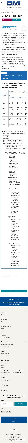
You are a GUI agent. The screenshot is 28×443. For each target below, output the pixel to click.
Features (18, 73)
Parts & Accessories (17, 75)
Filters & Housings (5, 317)
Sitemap (17, 437)
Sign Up (20, 404)
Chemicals (3, 335)
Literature (5, 78)
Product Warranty (5, 353)
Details (4, 73)
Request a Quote (6, 19)
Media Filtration (4, 319)
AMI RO (2, 367)
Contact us (4, 302)
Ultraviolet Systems (5, 337)
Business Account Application (7, 344)
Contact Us (14, 421)
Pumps (2, 321)
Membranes (3, 314)
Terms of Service (9, 434)
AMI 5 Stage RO (4, 362)
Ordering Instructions (6, 346)
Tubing (2, 330)
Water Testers (4, 333)
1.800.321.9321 (18, 7)
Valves (2, 328)
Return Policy (4, 351)
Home (2, 12)
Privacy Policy (18, 434)
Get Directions (14, 418)
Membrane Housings (6, 326)
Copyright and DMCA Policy (18, 436)
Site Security (11, 437)
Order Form (3, 349)
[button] (24, 29)
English (13, 429)
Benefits (11, 73)
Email (2, 400)
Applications (5, 75)
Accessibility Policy (6, 436)
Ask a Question (16, 19)
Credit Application (5, 355)
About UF (3, 365)
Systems (3, 323)
